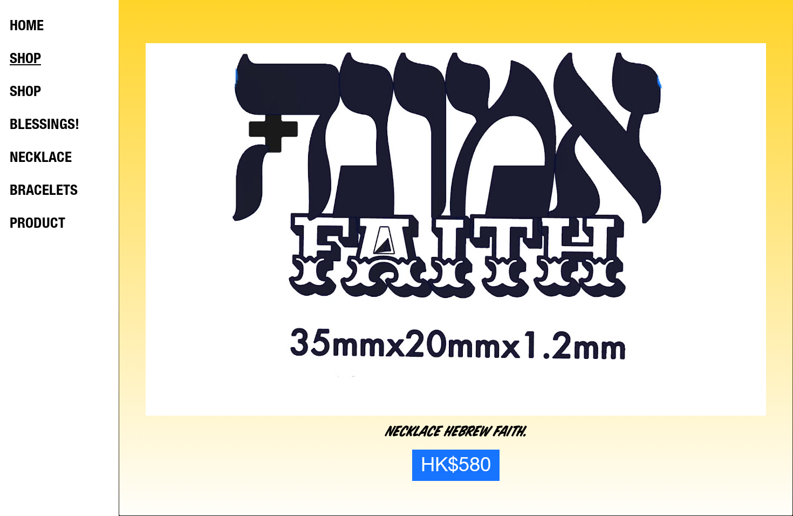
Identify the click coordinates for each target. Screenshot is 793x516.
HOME (27, 27)
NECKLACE (41, 158)
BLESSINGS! (44, 125)
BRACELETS (44, 191)
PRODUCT (37, 224)
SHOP (25, 59)
